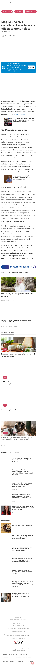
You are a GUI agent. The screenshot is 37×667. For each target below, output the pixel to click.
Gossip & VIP (23, 654)
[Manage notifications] (32, 663)
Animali (20, 661)
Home (5, 654)
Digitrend (26, 635)
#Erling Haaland (7, 11)
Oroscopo (29, 661)
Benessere (27, 658)
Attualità (13, 654)
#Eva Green (18, 11)
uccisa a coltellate (20, 114)
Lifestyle (17, 658)
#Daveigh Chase (31, 11)
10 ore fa (7, 300)
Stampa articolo (10, 35)
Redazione (3, 362)
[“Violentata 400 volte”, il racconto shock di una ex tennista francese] (24, 183)
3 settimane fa (9, 326)
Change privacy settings (18, 650)
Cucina (5, 661)
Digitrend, (3, 300)
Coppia (12, 661)
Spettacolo (7, 658)
